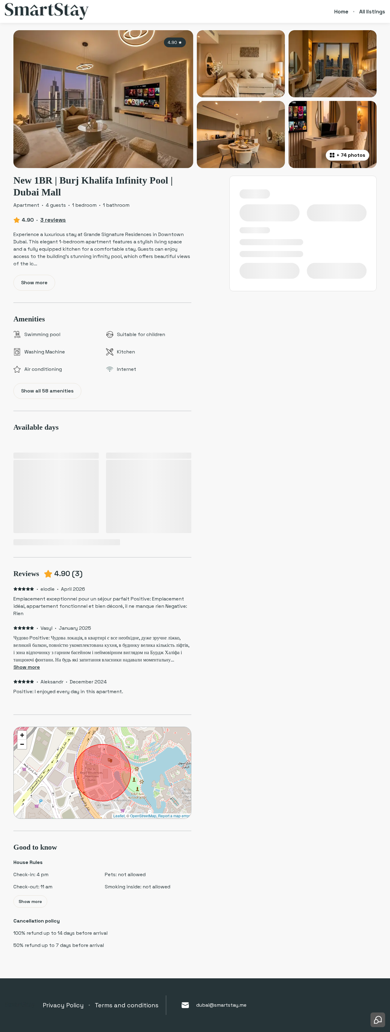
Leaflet (119, 815)
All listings (372, 12)
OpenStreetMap (143, 815)
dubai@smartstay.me (221, 1005)
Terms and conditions (126, 1005)
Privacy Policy (63, 1005)
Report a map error (174, 815)
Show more (26, 667)
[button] (22, 735)
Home (341, 12)
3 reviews (53, 219)
